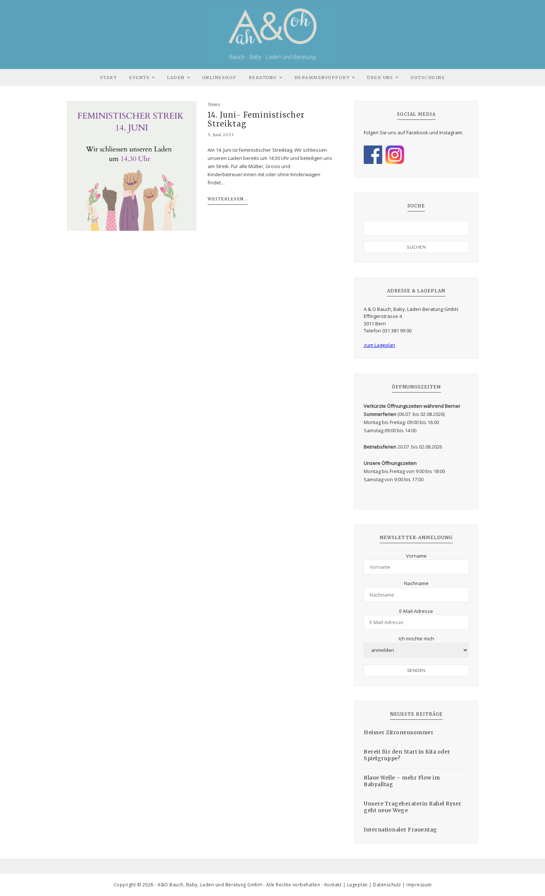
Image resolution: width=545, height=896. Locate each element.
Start (108, 77)
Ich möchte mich (416, 638)
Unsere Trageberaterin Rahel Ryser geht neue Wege (413, 807)
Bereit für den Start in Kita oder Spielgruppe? (407, 755)
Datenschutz (387, 885)
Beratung (263, 77)
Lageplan (357, 885)
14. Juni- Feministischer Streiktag (256, 119)
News (214, 104)
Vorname (416, 555)
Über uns (380, 77)
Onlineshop (219, 77)
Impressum (419, 885)
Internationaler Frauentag (400, 829)
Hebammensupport (322, 77)
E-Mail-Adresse (416, 611)
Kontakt (333, 885)
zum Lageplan (379, 345)
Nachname (416, 583)
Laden (176, 77)
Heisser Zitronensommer (398, 732)
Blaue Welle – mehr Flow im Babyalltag (402, 781)
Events (139, 77)
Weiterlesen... (228, 198)
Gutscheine (427, 77)
